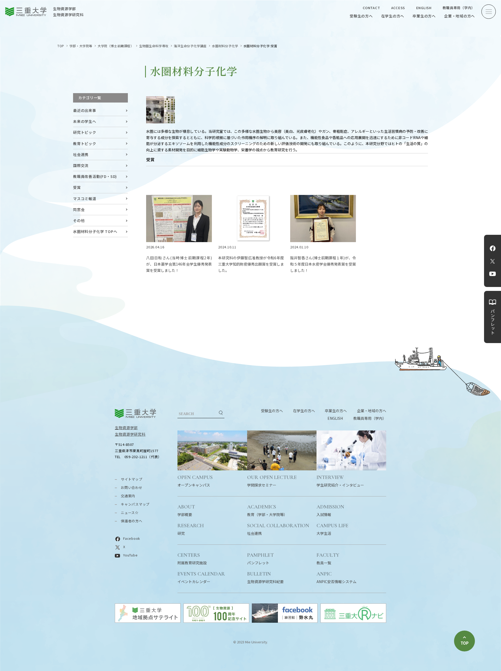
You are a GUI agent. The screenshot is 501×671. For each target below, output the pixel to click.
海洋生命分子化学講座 (190, 46)
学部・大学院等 (80, 46)
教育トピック (84, 143)
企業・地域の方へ (459, 16)
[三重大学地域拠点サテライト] (148, 621)
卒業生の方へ (424, 16)
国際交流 (80, 165)
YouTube (492, 274)
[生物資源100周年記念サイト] (216, 621)
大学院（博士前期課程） (116, 46)
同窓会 (79, 209)
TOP (60, 46)
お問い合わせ (131, 487)
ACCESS (398, 7)
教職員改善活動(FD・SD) (95, 176)
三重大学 (135, 413)
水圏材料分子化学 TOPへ (95, 231)
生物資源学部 (126, 427)
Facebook (493, 248)
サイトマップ (131, 479)
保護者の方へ (131, 520)
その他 (79, 220)
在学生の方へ (392, 16)
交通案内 (128, 495)
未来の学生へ (84, 121)
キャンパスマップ (135, 504)
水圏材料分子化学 (225, 46)
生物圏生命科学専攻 (154, 46)
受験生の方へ (361, 16)
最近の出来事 (84, 110)
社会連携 (80, 154)
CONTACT (371, 7)
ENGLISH (424, 7)
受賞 (77, 187)
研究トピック (84, 132)
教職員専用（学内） (459, 7)
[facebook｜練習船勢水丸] (285, 621)
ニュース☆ (130, 512)
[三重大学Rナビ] (353, 621)
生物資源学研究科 (130, 434)
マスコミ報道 (84, 198)
